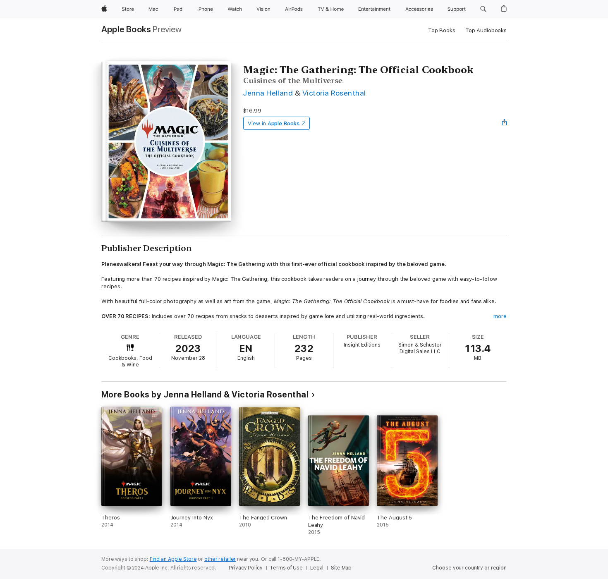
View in (273, 123)
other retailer (220, 559)
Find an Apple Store (173, 559)
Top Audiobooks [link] (486, 30)
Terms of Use (286, 568)
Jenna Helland (268, 93)
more (500, 316)
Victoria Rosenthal (334, 93)
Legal (316, 568)
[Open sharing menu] (504, 123)
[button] (483, 9)
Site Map (341, 568)
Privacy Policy (245, 568)
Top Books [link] (441, 30)
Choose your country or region (469, 568)
